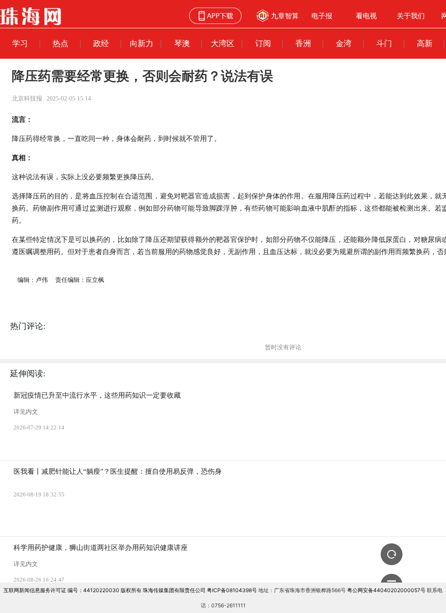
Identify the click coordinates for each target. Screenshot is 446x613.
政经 (101, 43)
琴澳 (182, 43)
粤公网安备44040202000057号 (386, 590)
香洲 (303, 43)
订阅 (263, 43)
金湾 (343, 43)
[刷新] (391, 554)
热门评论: (27, 326)
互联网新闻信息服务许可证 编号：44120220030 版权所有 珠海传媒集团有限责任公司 (104, 590)
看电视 (366, 15)
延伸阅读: (27, 373)
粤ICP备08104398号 (232, 590)
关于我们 (411, 15)
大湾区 (222, 43)
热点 (60, 43)
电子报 (321, 15)
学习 (20, 43)
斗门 (384, 43)
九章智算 (285, 15)
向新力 (141, 43)
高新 (424, 43)
